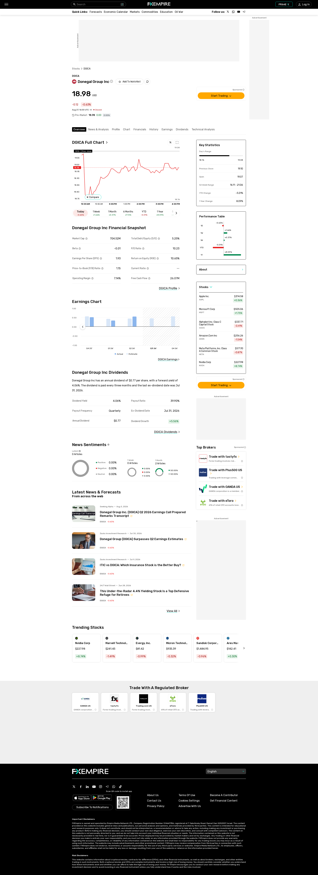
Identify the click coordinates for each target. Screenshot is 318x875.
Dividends (182, 129)
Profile (116, 129)
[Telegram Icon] (107, 787)
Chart (126, 129)
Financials (139, 129)
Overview (79, 129)
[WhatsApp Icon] (114, 787)
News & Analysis (98, 129)
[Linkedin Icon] (87, 787)
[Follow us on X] (228, 12)
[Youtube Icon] (94, 787)
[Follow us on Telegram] (244, 12)
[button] (6, 4)
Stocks (76, 68)
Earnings (167, 129)
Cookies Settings (189, 800)
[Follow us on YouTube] (239, 12)
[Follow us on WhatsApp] (233, 12)
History (153, 129)
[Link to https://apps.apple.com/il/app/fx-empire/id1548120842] (82, 798)
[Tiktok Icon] (120, 787)
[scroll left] (240, 648)
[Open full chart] (177, 142)
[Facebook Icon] (81, 787)
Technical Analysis (203, 129)
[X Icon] (74, 787)
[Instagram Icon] (101, 787)
